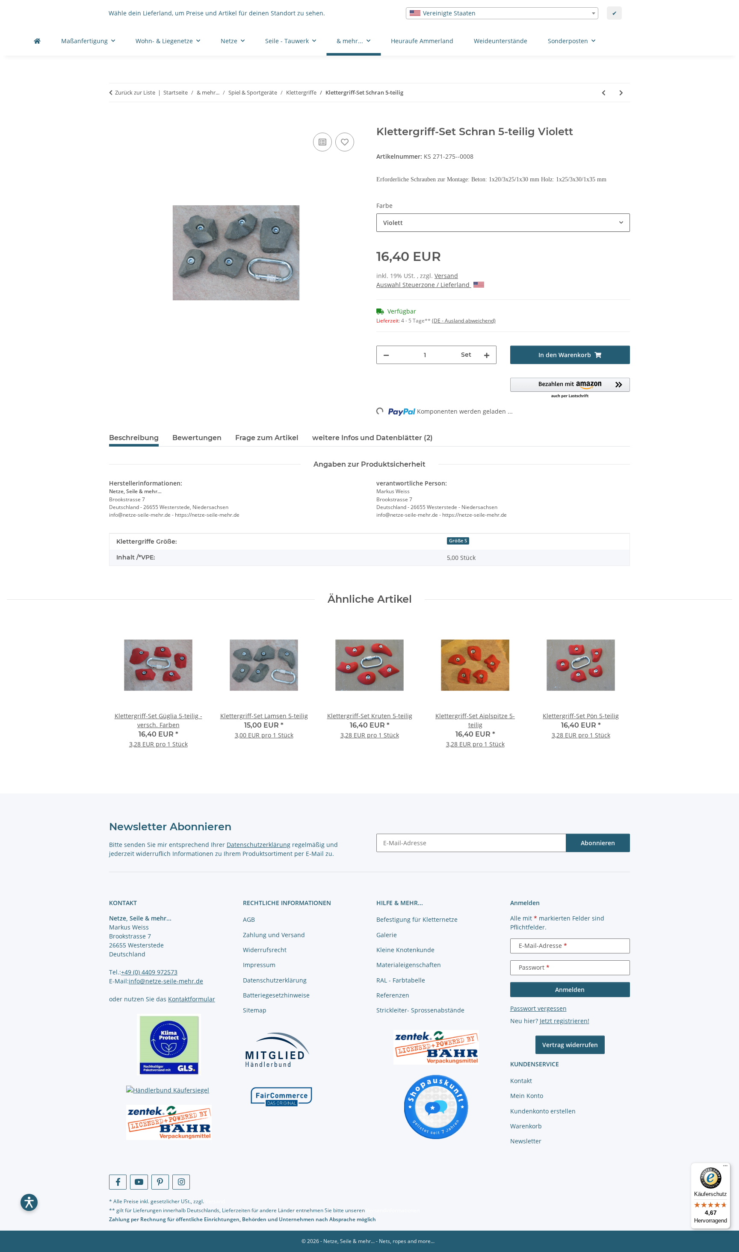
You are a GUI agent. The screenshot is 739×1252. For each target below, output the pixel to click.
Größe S (458, 541)
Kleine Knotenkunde (405, 950)
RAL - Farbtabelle (400, 980)
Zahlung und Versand (274, 935)
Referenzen (392, 995)
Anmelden (570, 990)
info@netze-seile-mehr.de (166, 981)
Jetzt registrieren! (564, 1021)
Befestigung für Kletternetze (417, 919)
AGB (249, 919)
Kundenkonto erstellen (543, 1111)
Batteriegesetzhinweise (276, 995)
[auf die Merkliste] (344, 142)
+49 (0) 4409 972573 (149, 972)
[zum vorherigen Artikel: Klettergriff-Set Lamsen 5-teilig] (603, 92)
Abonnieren (598, 843)
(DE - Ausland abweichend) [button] (464, 320)
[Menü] (725, 1168)
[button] (570, 388)
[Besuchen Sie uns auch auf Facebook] (118, 1182)
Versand (446, 276)
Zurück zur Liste (135, 92)
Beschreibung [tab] (134, 438)
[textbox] (502, 13)
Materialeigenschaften (408, 965)
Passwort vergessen (538, 1008)
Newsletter (525, 1141)
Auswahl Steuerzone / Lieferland (423, 285)
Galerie (386, 935)
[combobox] (502, 13)
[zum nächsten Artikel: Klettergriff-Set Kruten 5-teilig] (621, 92)
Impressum (259, 965)
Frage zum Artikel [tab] (267, 438)
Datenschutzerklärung (258, 845)
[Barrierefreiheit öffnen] (29, 1202)
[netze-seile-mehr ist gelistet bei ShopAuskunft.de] (436, 1106)
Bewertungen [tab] (197, 438)
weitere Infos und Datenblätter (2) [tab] (372, 438)
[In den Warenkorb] (116, 121)
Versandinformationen (393, 1210)
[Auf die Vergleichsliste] (322, 142)
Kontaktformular (191, 999)
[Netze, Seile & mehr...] (37, 41)
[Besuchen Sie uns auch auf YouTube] (139, 1182)
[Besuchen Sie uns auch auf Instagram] (181, 1182)
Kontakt (521, 1081)
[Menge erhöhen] (486, 355)
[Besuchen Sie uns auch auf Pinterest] (160, 1182)
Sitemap (254, 1010)
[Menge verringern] (386, 355)
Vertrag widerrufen (570, 1045)
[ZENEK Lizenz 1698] (169, 1122)
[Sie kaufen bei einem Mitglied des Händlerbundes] (277, 1049)
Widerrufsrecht (265, 950)
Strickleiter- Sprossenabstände (420, 1010)
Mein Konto (526, 1096)
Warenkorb (526, 1126)
